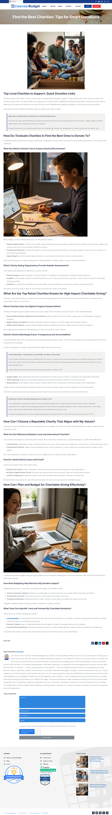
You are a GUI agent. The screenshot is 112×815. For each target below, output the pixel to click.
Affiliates (45, 764)
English (13, 1)
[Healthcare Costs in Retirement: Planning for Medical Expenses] (82, 762)
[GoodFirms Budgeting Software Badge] (14, 766)
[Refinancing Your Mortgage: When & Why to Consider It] (82, 790)
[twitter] (107, 1)
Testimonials (47, 758)
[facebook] (96, 1)
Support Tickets (48, 761)
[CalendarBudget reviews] (48, 766)
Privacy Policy (45, 813)
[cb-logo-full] (25, 5)
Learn (8, 764)
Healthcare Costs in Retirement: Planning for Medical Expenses (97, 759)
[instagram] (102, 1)
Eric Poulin (20, 652)
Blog (8, 761)
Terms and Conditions (35, 813)
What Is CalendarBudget (14, 758)
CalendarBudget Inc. (12, 813)
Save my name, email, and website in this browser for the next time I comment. (48, 726)
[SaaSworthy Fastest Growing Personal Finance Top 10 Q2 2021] (45, 775)
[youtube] (99, 1)
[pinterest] (105, 1)
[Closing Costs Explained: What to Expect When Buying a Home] (82, 776)
